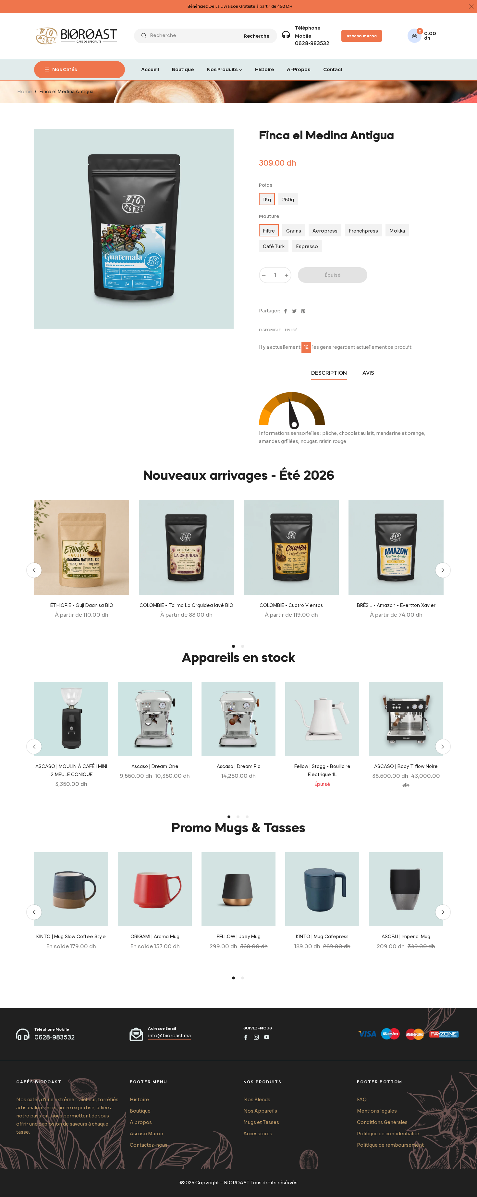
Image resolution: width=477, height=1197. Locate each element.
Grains (293, 231)
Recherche (256, 36)
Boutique (140, 1111)
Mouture (269, 216)
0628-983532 (312, 43)
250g (288, 200)
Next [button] (442, 570)
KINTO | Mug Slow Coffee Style (71, 937)
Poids (265, 185)
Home (24, 91)
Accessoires (257, 1134)
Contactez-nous (148, 1145)
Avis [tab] (368, 373)
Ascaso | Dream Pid (239, 766)
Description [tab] (329, 373)
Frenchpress (363, 231)
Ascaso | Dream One (154, 766)
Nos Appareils (260, 1111)
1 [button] (233, 646)
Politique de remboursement (390, 1145)
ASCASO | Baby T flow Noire (406, 766)
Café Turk (274, 246)
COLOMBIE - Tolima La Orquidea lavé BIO (186, 605)
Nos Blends (256, 1099)
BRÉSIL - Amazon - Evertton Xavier (396, 605)
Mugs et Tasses (261, 1122)
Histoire (139, 1099)
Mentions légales (377, 1111)
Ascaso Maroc (146, 1134)
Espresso (307, 246)
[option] (81, 570)
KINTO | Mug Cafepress (322, 937)
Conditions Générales (382, 1122)
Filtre (269, 231)
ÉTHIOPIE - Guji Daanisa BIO (81, 605)
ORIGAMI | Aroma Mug (154, 937)
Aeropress (324, 231)
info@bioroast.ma (169, 1036)
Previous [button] (34, 570)
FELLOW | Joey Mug (239, 937)
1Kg (267, 200)
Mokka (397, 231)
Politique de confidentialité (388, 1134)
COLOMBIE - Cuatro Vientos (291, 605)
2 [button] (242, 646)
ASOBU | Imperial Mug (406, 937)
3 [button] (247, 816)
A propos (141, 1122)
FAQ (362, 1099)
